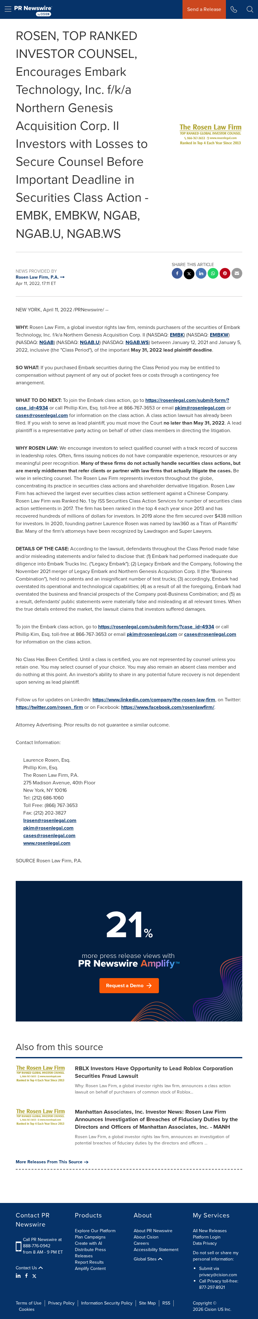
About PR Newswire (153, 1230)
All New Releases (210, 1230)
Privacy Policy (61, 1303)
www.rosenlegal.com (46, 843)
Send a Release (204, 9)
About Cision (146, 1237)
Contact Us (27, 1268)
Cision (210, 1309)
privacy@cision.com (218, 1275)
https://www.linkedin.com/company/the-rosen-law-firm (154, 699)
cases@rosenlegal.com (42, 415)
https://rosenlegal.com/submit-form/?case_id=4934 (156, 626)
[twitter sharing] (189, 275)
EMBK (177, 334)
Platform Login (207, 1237)
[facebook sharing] (177, 274)
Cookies (27, 1309)
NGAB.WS (137, 342)
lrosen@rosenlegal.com (49, 820)
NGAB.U (89, 342)
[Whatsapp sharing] (213, 274)
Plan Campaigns (90, 1237)
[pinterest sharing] (225, 274)
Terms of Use (29, 1303)
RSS (166, 1303)
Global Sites (146, 1259)
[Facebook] (26, 1276)
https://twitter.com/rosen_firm (49, 707)
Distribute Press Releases (90, 1252)
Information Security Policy (106, 1303)
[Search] (250, 9)
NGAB (46, 342)
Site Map (147, 1303)
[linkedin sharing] (201, 274)
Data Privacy (205, 1243)
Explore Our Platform (95, 1230)
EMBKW (219, 334)
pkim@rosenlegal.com (200, 407)
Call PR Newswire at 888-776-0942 (42, 1242)
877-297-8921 (212, 1287)
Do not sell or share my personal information (215, 1255)
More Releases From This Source (49, 1162)
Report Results (89, 1262)
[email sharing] (237, 274)
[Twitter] (34, 1276)
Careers (141, 1243)
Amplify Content (90, 1268)
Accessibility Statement (156, 1249)
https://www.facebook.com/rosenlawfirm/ (167, 707)
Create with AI (88, 1243)
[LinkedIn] (19, 1276)
